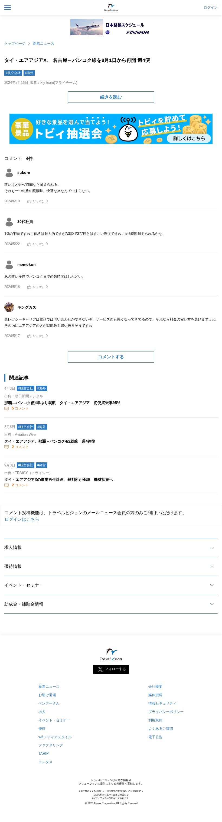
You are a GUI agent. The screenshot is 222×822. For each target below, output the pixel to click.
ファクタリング (50, 745)
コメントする (111, 356)
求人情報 (13, 547)
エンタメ (45, 762)
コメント (20, 408)
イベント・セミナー (23, 585)
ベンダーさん (49, 703)
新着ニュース (43, 43)
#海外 (29, 73)
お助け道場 (47, 695)
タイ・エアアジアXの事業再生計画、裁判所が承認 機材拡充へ (58, 479)
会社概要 (155, 687)
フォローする (115, 669)
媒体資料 (155, 695)
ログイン (211, 7)
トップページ (14, 43)
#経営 (41, 465)
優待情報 (13, 566)
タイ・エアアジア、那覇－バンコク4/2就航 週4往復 (49, 441)
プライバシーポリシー (166, 712)
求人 (41, 712)
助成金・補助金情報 (23, 604)
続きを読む (111, 97)
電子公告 (155, 737)
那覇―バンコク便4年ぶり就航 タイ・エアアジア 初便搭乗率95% (62, 403)
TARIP (43, 753)
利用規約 (155, 720)
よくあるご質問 (160, 729)
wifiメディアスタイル (55, 737)
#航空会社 (13, 73)
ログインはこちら (22, 519)
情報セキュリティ (162, 703)
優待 (41, 729)
